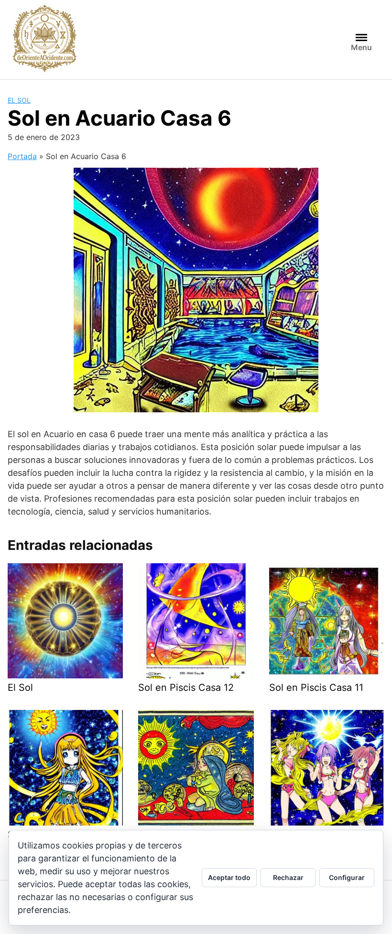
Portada (22, 156)
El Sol (19, 100)
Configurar (347, 877)
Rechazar (288, 877)
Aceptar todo (229, 877)
